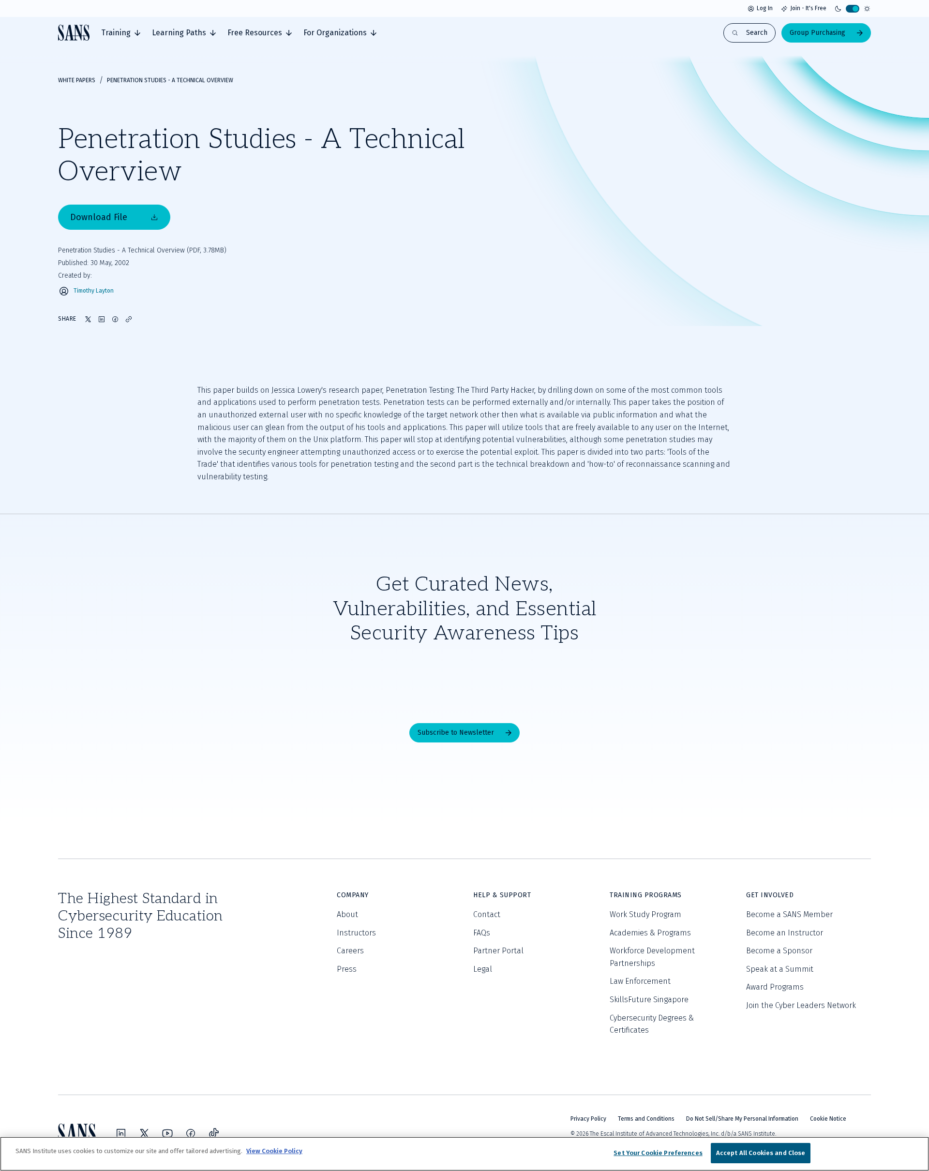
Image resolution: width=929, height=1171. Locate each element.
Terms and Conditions (646, 1118)
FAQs (481, 932)
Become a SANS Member (789, 914)
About (347, 914)
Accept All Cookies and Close (761, 1152)
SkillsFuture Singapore (649, 999)
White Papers (76, 80)
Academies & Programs (650, 932)
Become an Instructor (784, 932)
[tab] (120, 33)
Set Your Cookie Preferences (658, 1152)
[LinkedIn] (121, 1133)
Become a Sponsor (779, 950)
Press (347, 969)
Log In (765, 8)
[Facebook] (190, 1133)
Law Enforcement (640, 981)
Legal (482, 969)
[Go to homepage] (74, 33)
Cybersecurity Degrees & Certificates (652, 1024)
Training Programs (646, 895)
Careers (350, 950)
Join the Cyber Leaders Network (801, 1005)
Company (353, 895)
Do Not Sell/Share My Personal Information (742, 1118)
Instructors (356, 932)
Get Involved (770, 895)
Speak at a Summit (779, 969)
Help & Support (502, 895)
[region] (464, 1154)
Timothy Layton (94, 291)
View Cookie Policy (274, 1151)
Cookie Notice (828, 1118)
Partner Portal (498, 950)
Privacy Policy (588, 1118)
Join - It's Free (808, 8)
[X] (144, 1133)
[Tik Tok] (214, 1133)
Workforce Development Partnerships (652, 957)
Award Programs (775, 987)
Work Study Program (645, 914)
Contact (486, 914)
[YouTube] (167, 1133)
